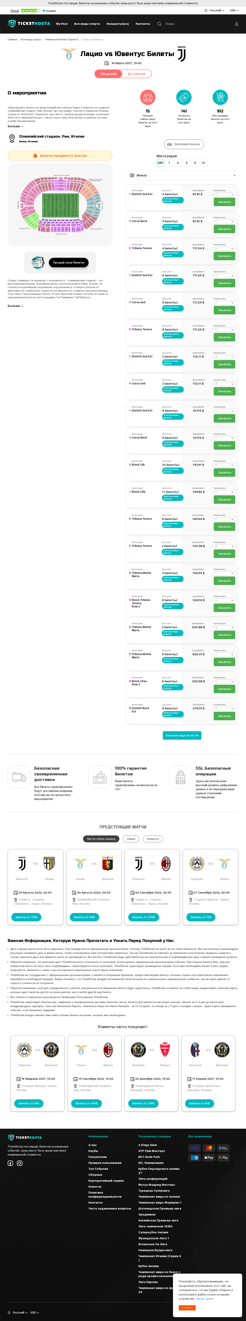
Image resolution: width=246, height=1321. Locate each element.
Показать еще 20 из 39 (182, 735)
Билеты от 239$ (143, 917)
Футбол (61, 24)
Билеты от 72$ (201, 917)
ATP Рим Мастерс (151, 1151)
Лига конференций (152, 1179)
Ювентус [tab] (153, 839)
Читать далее (205, 1299)
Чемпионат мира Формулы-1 (159, 1203)
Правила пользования (104, 1163)
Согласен (187, 1307)
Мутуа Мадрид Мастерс (156, 1185)
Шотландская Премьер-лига (159, 1208)
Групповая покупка (187, 144)
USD (232, 10)
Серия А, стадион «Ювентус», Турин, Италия (33, 902)
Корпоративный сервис (106, 1181)
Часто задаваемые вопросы (109, 1208)
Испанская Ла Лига (153, 1244)
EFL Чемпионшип (151, 1163)
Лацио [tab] (131, 839)
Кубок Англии (148, 1266)
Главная (12, 39)
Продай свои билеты (68, 262)
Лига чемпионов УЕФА (155, 1226)
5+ (204, 162)
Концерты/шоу (118, 24)
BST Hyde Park (149, 1157)
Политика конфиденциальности (105, 1195)
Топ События (98, 1169)
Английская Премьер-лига (158, 1220)
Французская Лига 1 (153, 1238)
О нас (92, 1145)
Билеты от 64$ (29, 1103)
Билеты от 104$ (87, 1103)
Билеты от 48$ (84, 917)
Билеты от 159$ (143, 1103)
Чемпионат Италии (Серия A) (62, 39)
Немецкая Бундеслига (155, 1250)
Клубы (93, 1151)
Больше (14, 126)
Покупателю (97, 1157)
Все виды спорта (87, 24)
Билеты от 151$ (26, 917)
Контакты (143, 24)
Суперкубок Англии (153, 1232)
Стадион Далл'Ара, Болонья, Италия (203, 1088)
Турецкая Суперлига (154, 1191)
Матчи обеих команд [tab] (101, 839)
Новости (94, 1187)
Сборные (95, 1175)
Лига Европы (148, 1282)
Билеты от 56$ (199, 1103)
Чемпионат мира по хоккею (159, 1197)
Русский (215, 10)
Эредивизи (146, 1214)
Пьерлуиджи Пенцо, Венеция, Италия (147, 1088)
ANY (161, 162)
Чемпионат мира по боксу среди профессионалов (159, 1274)
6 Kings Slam (147, 1145)
